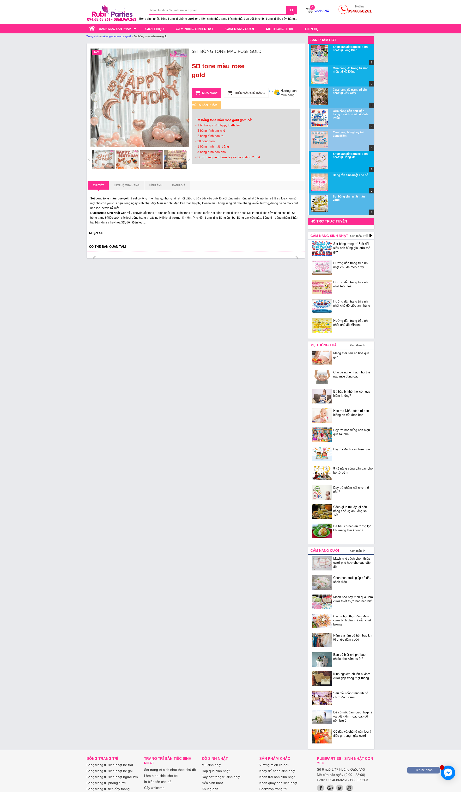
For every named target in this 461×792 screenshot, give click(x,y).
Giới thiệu (154, 29)
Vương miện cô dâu (274, 765)
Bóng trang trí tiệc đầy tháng (108, 789)
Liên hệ (311, 29)
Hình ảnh (155, 185)
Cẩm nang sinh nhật (194, 29)
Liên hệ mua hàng (127, 185)
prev (94, 258)
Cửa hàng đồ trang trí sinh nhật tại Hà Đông (350, 70)
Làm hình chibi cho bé (161, 776)
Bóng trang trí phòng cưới (106, 783)
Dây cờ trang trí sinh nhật (221, 777)
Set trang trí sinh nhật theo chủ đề (170, 770)
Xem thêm (356, 236)
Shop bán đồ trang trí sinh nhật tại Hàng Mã (350, 155)
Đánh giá (178, 185)
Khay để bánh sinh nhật (277, 771)
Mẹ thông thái (279, 29)
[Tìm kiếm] (291, 10)
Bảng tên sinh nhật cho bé (350, 175)
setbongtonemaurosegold (116, 36)
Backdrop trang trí (273, 789)
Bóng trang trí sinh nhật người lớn (112, 777)
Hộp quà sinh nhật (216, 771)
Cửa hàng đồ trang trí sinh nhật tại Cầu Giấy (350, 91)
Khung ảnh (210, 789)
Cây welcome (154, 788)
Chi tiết (98, 185)
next (297, 258)
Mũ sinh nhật (211, 765)
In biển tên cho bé (157, 782)
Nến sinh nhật (212, 783)
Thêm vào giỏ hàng (249, 93)
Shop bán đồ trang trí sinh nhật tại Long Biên (350, 48)
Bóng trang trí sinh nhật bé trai (109, 765)
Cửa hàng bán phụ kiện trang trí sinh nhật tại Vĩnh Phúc (350, 114)
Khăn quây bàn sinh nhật (278, 783)
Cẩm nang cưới (239, 29)
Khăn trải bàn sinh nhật (277, 777)
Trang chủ (92, 36)
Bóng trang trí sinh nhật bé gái (109, 771)
